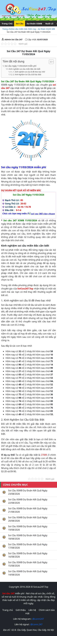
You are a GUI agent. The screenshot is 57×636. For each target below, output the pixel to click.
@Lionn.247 (36, 624)
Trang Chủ (7, 23)
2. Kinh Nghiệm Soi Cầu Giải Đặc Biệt (27, 75)
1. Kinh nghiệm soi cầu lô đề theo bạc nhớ (29, 72)
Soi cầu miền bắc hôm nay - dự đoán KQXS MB (33, 29)
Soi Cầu (19, 23)
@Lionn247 (38, 618)
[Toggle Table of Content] (50, 61)
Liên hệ (32, 610)
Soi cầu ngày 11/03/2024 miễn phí (20, 66)
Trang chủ (7, 29)
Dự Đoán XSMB (34, 23)
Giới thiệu (21, 610)
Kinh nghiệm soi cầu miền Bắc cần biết (24, 69)
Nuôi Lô (49, 23)
